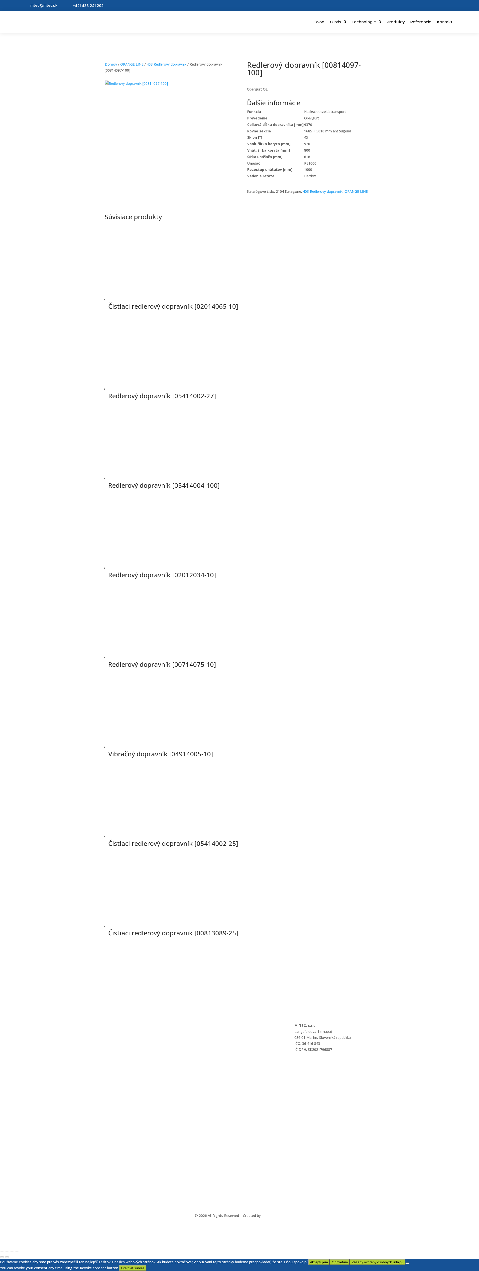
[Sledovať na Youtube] (245, 1201)
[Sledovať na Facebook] (234, 1201)
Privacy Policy (116, 1039)
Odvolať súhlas (132, 1268)
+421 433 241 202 (88, 5)
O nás (335, 21)
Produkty (395, 21)
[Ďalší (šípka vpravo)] (7, 1257)
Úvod (319, 21)
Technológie (364, 21)
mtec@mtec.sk (43, 5)
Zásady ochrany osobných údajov (377, 1262)
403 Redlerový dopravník (166, 64)
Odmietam (340, 1262)
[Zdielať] (12, 1251)
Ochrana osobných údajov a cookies (134, 1025)
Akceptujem (319, 1262)
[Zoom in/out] (2, 1251)
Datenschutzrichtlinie (122, 1052)
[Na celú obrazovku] (7, 1251)
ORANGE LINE (131, 64)
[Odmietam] (407, 1263)
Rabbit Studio (273, 1215)
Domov (111, 64)
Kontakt (444, 21)
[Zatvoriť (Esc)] (17, 1251)
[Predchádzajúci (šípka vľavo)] (2, 1257)
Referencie (420, 21)
